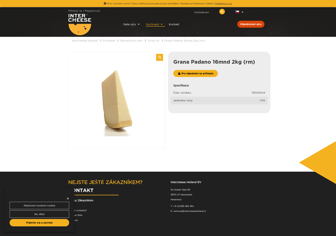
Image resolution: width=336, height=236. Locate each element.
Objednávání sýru (251, 24)
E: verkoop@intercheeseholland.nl (188, 211)
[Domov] (91, 24)
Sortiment (152, 24)
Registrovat (92, 10)
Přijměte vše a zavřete (39, 222)
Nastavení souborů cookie (39, 205)
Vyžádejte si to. (223, 3)
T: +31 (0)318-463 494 (182, 206)
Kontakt (174, 24)
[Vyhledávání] (222, 11)
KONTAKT (80, 190)
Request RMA (75, 215)
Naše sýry (129, 24)
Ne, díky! (39, 214)
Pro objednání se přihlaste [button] (197, 73)
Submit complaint (77, 210)
